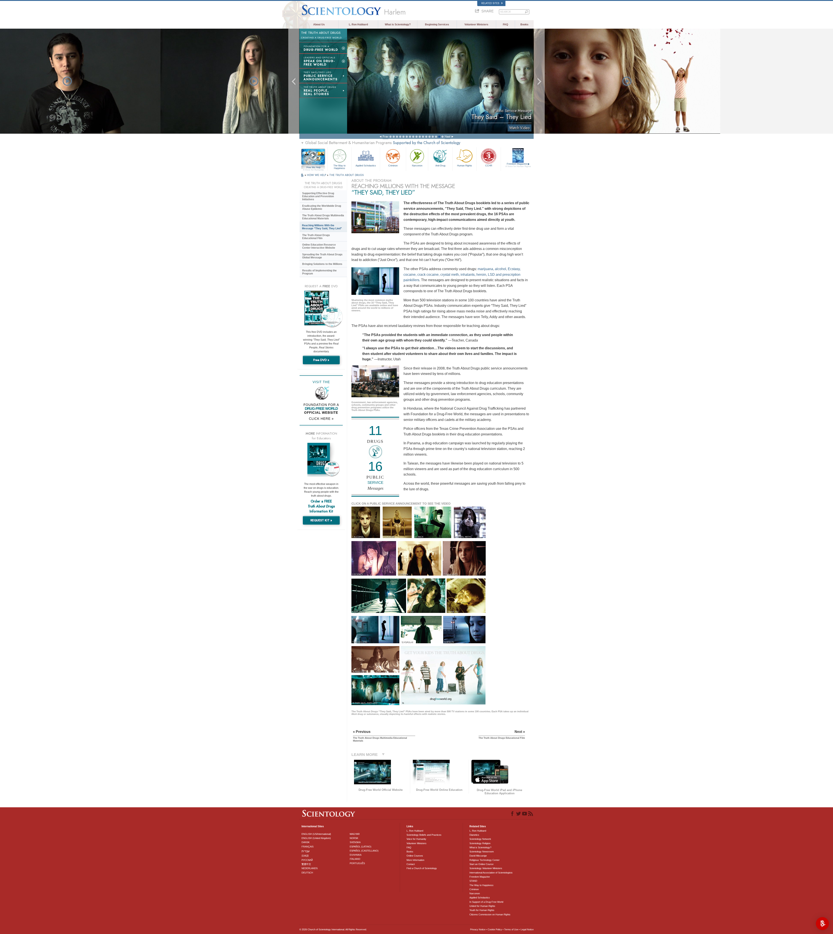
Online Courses (415, 855)
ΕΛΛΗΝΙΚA (355, 855)
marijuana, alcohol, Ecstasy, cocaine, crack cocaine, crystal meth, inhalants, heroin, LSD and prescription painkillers (462, 274)
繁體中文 (306, 864)
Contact (411, 864)
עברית (306, 851)
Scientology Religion (479, 843)
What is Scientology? (398, 24)
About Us (319, 24)
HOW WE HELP (317, 175)
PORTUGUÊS (357, 863)
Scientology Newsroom (481, 851)
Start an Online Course (481, 864)
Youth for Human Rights (481, 910)
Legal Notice (527, 929)
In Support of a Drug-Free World (486, 902)
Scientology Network (480, 839)
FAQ (505, 24)
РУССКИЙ (307, 860)
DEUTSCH (307, 872)
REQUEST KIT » (321, 520)
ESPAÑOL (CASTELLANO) (364, 850)
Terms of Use (511, 929)
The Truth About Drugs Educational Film (316, 237)
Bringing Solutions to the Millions (322, 264)
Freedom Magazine (518, 165)
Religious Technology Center (484, 860)
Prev (385, 136)
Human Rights (464, 165)
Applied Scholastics (366, 165)
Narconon (417, 165)
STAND (473, 881)
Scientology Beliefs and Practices (424, 835)
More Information (415, 860)
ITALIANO (355, 859)
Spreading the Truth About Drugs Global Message (322, 256)
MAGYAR (355, 834)
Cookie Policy (495, 929)
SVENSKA (355, 842)
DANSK (306, 842)
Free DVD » (321, 360)
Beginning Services (437, 24)
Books (524, 24)
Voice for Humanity (416, 839)
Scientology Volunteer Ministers (485, 868)
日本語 (305, 855)
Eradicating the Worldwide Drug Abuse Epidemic (321, 207)
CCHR (488, 165)
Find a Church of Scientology (422, 868)
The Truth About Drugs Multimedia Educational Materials (323, 217)
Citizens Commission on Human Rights (489, 914)
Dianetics (474, 835)
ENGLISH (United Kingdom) (316, 838)
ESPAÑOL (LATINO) (360, 846)
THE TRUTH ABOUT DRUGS (346, 175)
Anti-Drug (440, 165)
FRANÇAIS (307, 846)
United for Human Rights (482, 906)
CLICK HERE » (321, 418)
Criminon (393, 165)
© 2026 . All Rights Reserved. (333, 929)
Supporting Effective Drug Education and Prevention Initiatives (318, 196)
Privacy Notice (477, 929)
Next (447, 136)
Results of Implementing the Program (319, 272)
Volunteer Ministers (476, 24)
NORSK (354, 838)
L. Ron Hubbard (358, 24)
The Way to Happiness (339, 166)
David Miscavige (478, 855)
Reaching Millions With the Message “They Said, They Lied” (322, 227)
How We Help (313, 167)
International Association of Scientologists (491, 872)
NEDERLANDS (310, 868)
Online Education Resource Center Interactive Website (319, 246)
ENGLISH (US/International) (316, 834)
